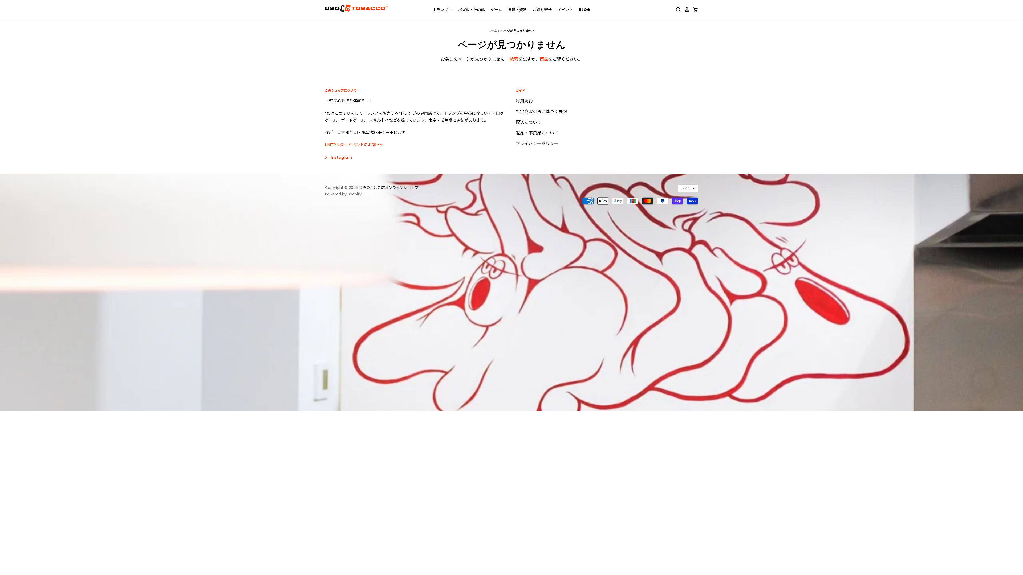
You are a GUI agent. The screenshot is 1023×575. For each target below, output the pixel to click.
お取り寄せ (542, 9)
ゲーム (496, 9)
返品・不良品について (537, 133)
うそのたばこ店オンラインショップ (389, 187)
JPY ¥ (686, 188)
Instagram (341, 157)
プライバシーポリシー (537, 144)
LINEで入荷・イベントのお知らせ (354, 144)
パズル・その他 (471, 9)
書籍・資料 (517, 9)
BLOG (584, 9)
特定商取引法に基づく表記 (541, 112)
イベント (565, 9)
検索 (514, 59)
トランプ (441, 9)
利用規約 (524, 101)
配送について (528, 122)
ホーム (492, 30)
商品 (544, 59)
